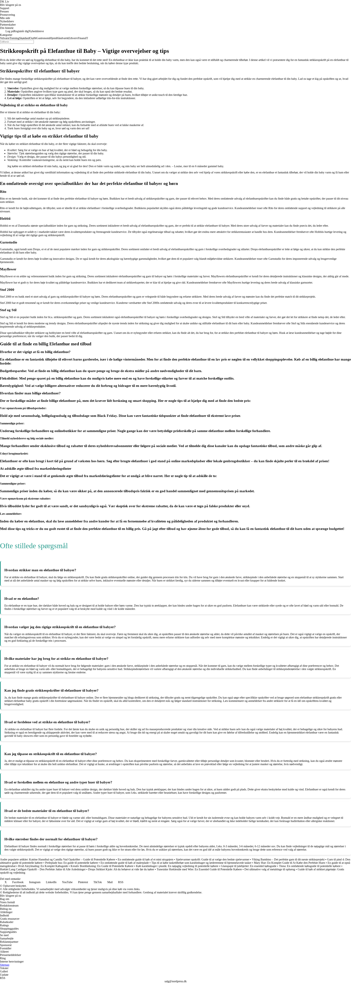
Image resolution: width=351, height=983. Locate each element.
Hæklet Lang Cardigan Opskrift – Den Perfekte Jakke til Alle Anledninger (43, 869)
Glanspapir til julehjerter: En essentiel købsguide (248, 866)
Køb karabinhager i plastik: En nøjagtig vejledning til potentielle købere (177, 866)
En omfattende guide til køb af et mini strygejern (145, 859)
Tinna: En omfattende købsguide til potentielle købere (310, 866)
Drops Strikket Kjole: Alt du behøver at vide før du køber (121, 869)
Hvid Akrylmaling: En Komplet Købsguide (43, 866)
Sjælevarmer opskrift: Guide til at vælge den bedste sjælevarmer (212, 859)
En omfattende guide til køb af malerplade (125, 862)
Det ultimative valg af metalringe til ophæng (269, 869)
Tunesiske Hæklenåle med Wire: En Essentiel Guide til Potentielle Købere (199, 869)
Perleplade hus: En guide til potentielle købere (71, 862)
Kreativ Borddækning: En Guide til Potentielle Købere (102, 866)
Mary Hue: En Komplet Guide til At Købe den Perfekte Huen (289, 862)
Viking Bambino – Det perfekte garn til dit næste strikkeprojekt (288, 859)
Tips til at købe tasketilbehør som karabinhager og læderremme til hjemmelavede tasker (201, 862)
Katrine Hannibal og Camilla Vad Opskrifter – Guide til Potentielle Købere (72, 859)
